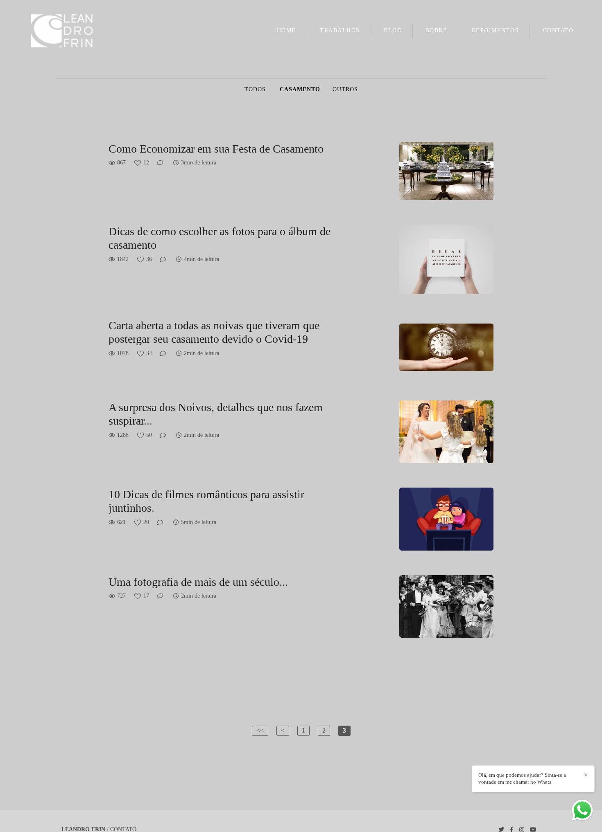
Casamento (300, 89)
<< (260, 730)
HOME (286, 30)
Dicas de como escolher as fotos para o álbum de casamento (219, 238)
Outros (345, 89)
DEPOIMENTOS (495, 30)
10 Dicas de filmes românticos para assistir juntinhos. (206, 501)
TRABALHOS (340, 30)
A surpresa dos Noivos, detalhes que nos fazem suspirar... (216, 414)
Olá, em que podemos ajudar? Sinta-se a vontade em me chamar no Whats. (522, 778)
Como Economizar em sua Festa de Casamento (216, 148)
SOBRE (437, 30)
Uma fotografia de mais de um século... (198, 582)
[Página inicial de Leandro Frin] (75, 30)
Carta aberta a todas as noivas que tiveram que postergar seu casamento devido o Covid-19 (214, 332)
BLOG (393, 30)
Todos (255, 89)
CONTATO (558, 30)
